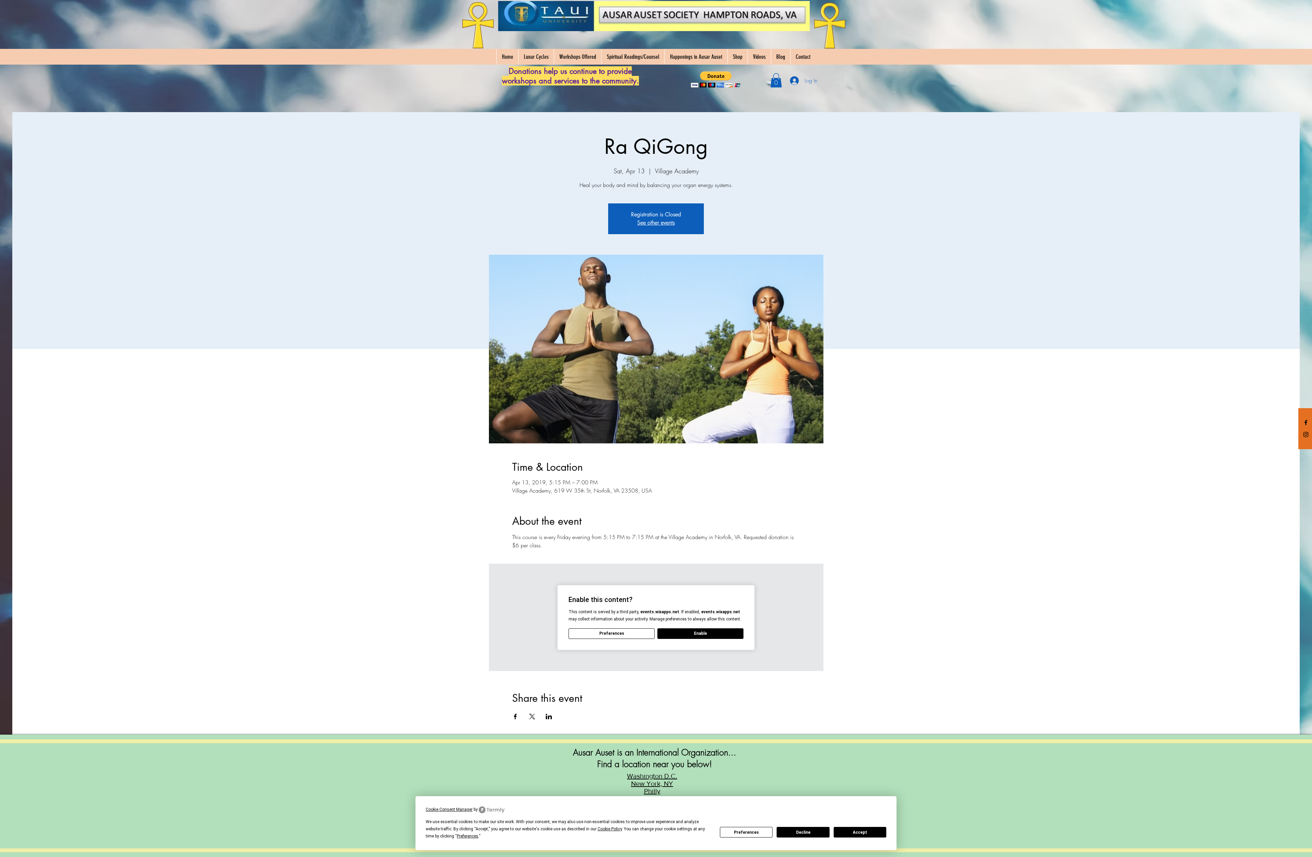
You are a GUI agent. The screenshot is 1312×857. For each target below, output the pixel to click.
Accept (860, 832)
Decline (803, 832)
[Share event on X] (532, 716)
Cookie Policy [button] (610, 829)
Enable (700, 633)
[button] (716, 79)
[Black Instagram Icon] (1305, 434)
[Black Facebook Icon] (1305, 422)
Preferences (746, 832)
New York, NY (652, 783)
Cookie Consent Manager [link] (449, 809)
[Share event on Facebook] (515, 716)
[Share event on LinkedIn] (549, 716)
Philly (652, 791)
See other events (656, 222)
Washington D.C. (652, 776)
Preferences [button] (467, 836)
